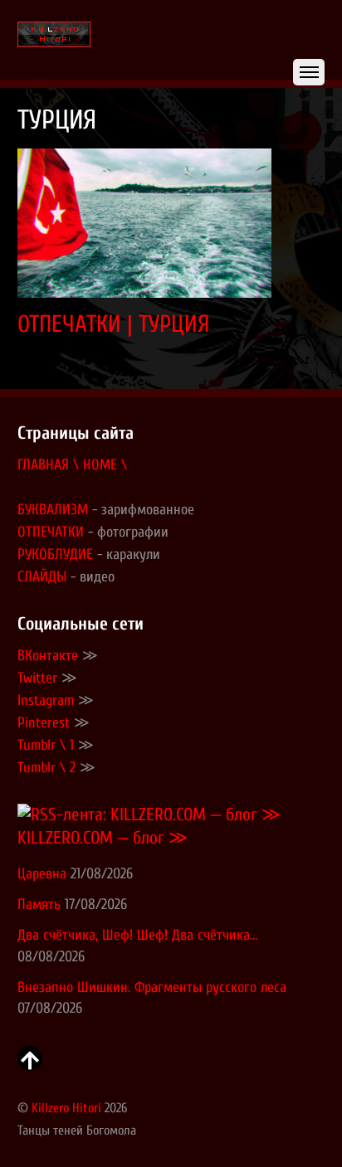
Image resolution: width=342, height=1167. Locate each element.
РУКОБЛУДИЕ (55, 554)
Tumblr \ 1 (45, 745)
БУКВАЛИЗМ (52, 509)
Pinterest (43, 723)
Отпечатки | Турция (113, 324)
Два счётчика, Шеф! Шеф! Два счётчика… (137, 935)
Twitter (37, 678)
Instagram (45, 700)
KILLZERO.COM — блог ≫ (102, 838)
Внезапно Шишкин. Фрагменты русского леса (151, 987)
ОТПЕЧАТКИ (50, 532)
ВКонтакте (47, 655)
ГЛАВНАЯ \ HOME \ (72, 465)
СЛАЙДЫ (41, 577)
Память (39, 904)
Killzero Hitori (66, 1108)
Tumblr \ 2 (46, 767)
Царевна (41, 874)
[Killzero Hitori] (53, 35)
